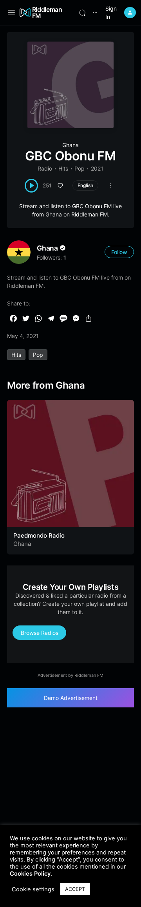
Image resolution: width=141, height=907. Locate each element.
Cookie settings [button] (33, 889)
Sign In (111, 12)
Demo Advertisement (71, 697)
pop (38, 354)
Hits (63, 168)
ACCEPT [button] (75, 889)
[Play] (31, 186)
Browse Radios (39, 632)
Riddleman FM (47, 12)
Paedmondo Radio (39, 535)
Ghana (70, 145)
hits (16, 354)
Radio (45, 168)
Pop (79, 168)
